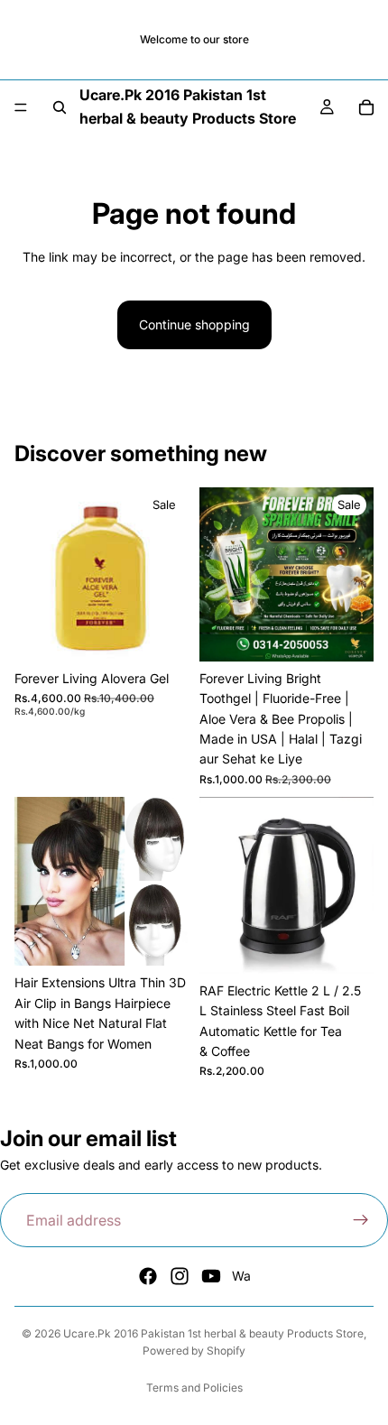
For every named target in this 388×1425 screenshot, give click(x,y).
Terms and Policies (194, 1387)
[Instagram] (179, 1276)
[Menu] (21, 107)
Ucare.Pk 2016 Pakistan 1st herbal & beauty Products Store (213, 1333)
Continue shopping (194, 324)
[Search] (59, 107)
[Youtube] (211, 1276)
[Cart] (366, 107)
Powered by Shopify (194, 1350)
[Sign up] (361, 1220)
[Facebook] (148, 1276)
